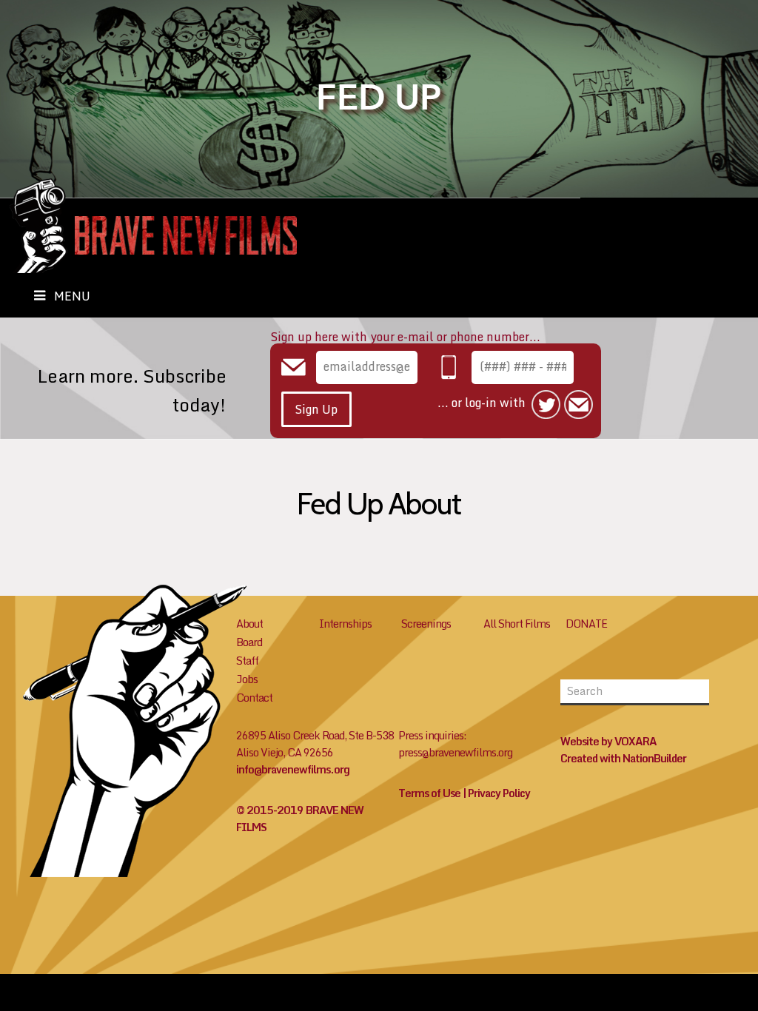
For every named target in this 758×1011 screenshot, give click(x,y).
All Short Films (516, 623)
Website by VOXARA (608, 741)
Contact (254, 697)
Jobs (247, 679)
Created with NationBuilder (623, 758)
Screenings (426, 623)
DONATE (586, 623)
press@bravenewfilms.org (455, 752)
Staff (247, 660)
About (249, 623)
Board (249, 642)
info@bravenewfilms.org (292, 769)
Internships (345, 623)
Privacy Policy (499, 793)
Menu (72, 296)
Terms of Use (429, 793)
